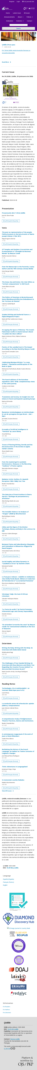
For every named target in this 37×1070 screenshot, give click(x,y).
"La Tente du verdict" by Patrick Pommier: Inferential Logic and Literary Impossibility (17, 610)
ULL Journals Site (29, 1)
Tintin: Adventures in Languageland (14, 767)
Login (18, 1)
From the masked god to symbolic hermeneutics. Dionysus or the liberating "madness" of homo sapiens (16, 464)
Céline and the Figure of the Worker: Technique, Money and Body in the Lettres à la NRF (18, 529)
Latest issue (17, 13)
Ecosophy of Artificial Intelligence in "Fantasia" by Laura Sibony (15, 430)
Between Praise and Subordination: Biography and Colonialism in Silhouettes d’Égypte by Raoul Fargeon (18, 546)
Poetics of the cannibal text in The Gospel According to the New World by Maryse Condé (18, 348)
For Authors (6, 1009)
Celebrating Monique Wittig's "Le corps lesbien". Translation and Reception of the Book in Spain (17, 364)
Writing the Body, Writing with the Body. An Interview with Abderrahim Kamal (17, 649)
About (20, 17)
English (5, 885)
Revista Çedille (15, 1039)
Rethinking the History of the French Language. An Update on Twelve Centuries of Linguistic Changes (18, 751)
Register (11, 1)
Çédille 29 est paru (8, 45)
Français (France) (8, 882)
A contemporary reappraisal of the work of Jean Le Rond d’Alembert (17, 735)
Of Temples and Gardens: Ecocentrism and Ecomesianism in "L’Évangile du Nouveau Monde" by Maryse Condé (17, 251)
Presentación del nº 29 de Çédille (13, 213)
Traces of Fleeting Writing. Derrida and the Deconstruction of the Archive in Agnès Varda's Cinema (17, 447)
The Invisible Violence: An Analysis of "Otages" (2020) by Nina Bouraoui (15, 513)
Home (8, 13)
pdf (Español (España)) (11, 221)
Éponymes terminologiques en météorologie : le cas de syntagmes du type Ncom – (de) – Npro (18, 414)
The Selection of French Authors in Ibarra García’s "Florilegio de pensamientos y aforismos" (17, 496)
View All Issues (7, 791)
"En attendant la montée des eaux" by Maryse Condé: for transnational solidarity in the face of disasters (18, 627)
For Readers (6, 1006)
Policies (29, 17)
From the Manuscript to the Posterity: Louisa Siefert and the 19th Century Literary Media (18, 268)
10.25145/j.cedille (12, 868)
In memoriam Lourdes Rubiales (13, 780)
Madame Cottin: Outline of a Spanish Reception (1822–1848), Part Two (15, 480)
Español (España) (8, 879)
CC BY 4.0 (7, 1048)
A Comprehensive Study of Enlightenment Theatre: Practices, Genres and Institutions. (18, 720)
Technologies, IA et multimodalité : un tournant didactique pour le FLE (15, 689)
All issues (27, 13)
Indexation (9, 21)
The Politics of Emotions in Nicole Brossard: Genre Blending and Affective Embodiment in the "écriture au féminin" (18, 299)
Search (18, 28)
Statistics (19, 21)
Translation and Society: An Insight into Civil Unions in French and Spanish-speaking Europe (18, 398)
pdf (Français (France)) (11, 276)
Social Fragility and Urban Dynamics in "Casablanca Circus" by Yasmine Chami (16, 562)
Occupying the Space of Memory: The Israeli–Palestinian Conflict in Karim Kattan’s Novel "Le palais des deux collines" (18, 332)
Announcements (9, 17)
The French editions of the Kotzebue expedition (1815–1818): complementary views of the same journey (18, 381)
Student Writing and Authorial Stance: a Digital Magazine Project (16, 315)
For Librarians (7, 1012)
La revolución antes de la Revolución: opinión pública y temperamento (18, 704)
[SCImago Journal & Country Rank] (18, 928)
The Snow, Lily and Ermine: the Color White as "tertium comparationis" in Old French (18, 283)
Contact (29, 21)
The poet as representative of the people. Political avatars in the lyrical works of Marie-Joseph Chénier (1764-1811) (18, 234)
